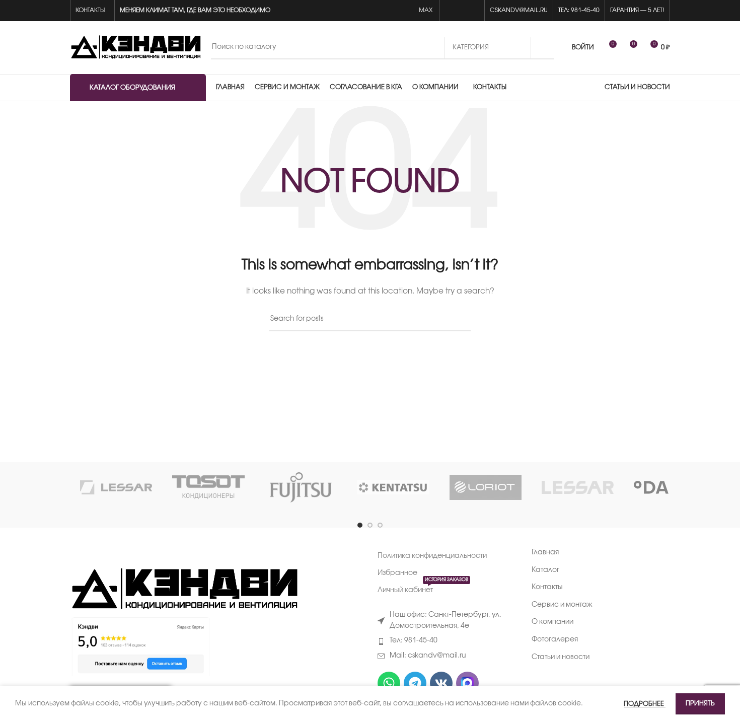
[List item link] (447, 640)
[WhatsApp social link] (450, 11)
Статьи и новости (560, 657)
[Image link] (184, 590)
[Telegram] (415, 683)
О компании (552, 622)
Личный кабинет (423, 588)
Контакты (547, 587)
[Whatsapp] (389, 683)
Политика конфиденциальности (432, 556)
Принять (700, 703)
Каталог (545, 570)
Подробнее (644, 704)
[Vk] (441, 683)
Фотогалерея (555, 639)
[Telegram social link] (473, 11)
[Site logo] (135, 47)
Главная (545, 552)
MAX (426, 10)
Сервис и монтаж (562, 605)
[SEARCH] (542, 47)
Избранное (397, 573)
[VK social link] (462, 11)
